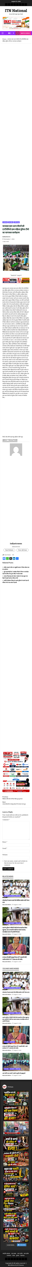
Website (5, 855)
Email (4, 848)
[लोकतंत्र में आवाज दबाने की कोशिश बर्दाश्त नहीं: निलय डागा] (16, 889)
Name (4, 842)
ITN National (16, 10)
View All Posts (22, 550)
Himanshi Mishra (6, 904)
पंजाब (13, 1255)
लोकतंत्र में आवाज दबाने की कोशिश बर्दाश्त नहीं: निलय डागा (15, 992)
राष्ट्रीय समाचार (6, 1253)
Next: (14, 803)
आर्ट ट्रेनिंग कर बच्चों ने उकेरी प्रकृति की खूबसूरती (13, 1073)
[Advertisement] (16, 62)
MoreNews (11, 1265)
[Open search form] (13, 33)
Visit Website (9, 550)
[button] (2, 33)
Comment (6, 820)
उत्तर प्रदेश (20, 1253)
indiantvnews (6, 236)
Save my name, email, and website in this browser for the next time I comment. (15, 863)
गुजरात (17, 1255)
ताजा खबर (5, 222)
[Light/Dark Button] (9, 33)
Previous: (12, 798)
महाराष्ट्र (22, 1255)
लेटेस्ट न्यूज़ (17, 222)
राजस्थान (9, 1255)
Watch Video (25, 33)
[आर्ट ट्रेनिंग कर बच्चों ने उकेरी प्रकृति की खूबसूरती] (16, 1062)
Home (4, 39)
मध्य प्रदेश (11, 222)
